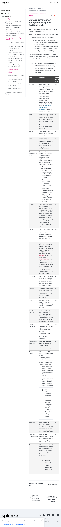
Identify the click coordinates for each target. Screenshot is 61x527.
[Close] (42, 520)
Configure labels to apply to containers (45, 107)
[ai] (55, 15)
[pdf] (58, 15)
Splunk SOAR (32, 8)
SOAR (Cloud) (40, 8)
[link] (52, 15)
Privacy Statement (6, 524)
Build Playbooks (41, 10)
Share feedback (52, 484)
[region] (22, 522)
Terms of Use (55, 521)
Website (46, 521)
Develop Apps (32, 10)
